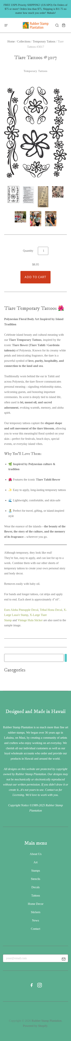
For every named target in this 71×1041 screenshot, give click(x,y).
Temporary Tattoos (44, 41)
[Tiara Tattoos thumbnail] (13, 194)
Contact (35, 928)
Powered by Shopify (35, 1025)
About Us (35, 854)
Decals (35, 887)
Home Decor (35, 903)
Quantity (28, 250)
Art (35, 862)
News (35, 920)
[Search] (66, 658)
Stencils (35, 878)
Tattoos (35, 895)
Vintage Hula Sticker (30, 620)
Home (11, 41)
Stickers (35, 912)
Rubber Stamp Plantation (47, 1020)
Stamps (35, 870)
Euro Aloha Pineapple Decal (21, 609)
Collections (23, 41)
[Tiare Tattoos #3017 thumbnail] (28, 194)
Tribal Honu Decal (51, 609)
